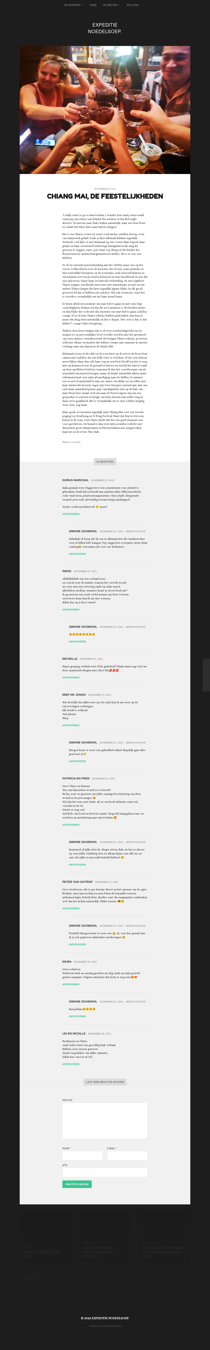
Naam (66, 1148)
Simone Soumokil (83, 531)
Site (64, 1165)
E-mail (112, 1148)
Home (93, 5)
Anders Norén (112, 1326)
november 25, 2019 (99, 1033)
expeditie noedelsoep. (105, 27)
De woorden (72, 5)
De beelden (110, 5)
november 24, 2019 (102, 480)
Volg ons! (133, 5)
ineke (66, 571)
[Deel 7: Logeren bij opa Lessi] (206, 675)
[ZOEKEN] (147, 5)
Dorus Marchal (75, 480)
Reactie (67, 1100)
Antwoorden (70, 514)
